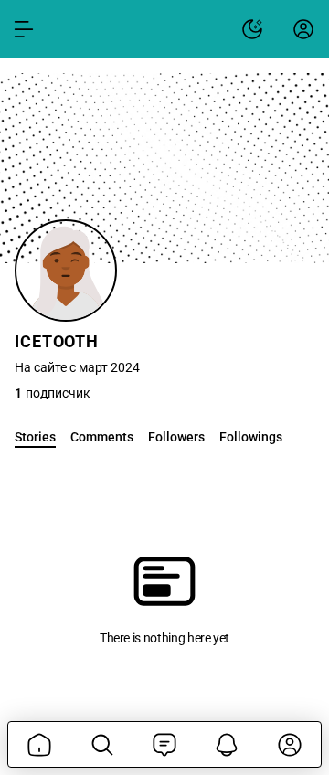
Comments (101, 437)
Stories (35, 437)
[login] (303, 29)
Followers (176, 437)
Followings (250, 437)
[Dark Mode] (252, 29)
